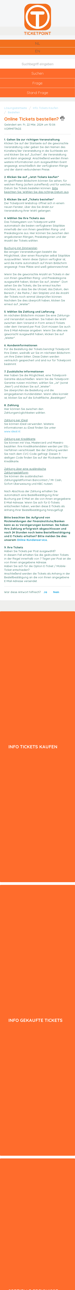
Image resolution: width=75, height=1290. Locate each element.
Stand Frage (37, 92)
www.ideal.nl (12, 431)
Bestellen (14, 112)
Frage (37, 83)
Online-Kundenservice (31, 539)
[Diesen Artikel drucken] (62, 118)
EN (37, 51)
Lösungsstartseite (16, 108)
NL (37, 43)
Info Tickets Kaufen (45, 108)
